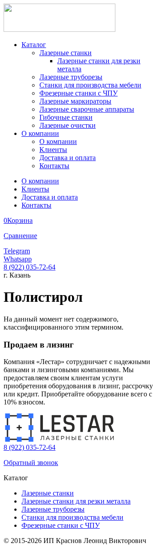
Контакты (54, 166)
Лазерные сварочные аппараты (86, 109)
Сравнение (20, 235)
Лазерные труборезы (70, 77)
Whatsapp (18, 259)
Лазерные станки (65, 53)
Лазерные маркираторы (75, 101)
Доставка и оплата (67, 157)
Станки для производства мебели (90, 85)
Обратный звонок (31, 462)
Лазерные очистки (67, 125)
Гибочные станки (66, 117)
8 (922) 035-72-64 (29, 267)
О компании (40, 133)
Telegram (17, 251)
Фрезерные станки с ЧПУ (78, 93)
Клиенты (53, 149)
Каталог (33, 44)
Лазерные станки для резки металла (76, 501)
